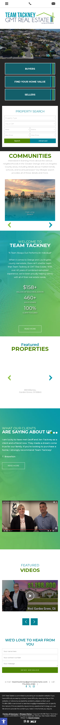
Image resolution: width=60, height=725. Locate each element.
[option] (30, 200)
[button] (3, 721)
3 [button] (54, 433)
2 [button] (51, 433)
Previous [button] (9, 225)
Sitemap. (38, 716)
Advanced (43, 141)
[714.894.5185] (30, 3)
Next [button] (50, 225)
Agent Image (33, 718)
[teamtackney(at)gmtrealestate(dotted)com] (53, 3)
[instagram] (34, 686)
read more (30, 329)
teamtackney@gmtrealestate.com (29, 682)
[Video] (30, 516)
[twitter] (30, 686)
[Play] (30, 595)
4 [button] (57, 433)
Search (17, 141)
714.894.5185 (28, 684)
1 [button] (49, 433)
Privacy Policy (26, 714)
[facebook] (26, 686)
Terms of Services (10, 714)
